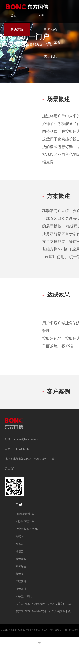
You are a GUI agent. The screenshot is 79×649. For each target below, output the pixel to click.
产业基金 (53, 43)
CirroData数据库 (25, 514)
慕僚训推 (21, 589)
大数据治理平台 (25, 521)
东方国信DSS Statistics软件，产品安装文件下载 (43, 604)
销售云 (20, 551)
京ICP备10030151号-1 (36, 630)
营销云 (20, 536)
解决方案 (16, 29)
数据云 (20, 544)
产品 (41, 16)
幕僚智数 (21, 559)
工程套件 (21, 581)
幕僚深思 (21, 566)
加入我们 (16, 56)
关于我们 (50, 56)
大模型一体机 (24, 596)
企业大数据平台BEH (28, 529)
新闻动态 (50, 29)
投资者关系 (18, 43)
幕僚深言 (21, 574)
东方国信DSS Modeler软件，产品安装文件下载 (43, 611)
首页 (13, 16)
